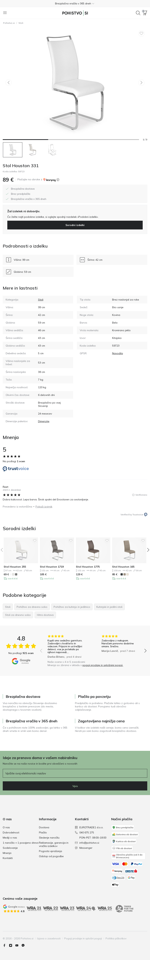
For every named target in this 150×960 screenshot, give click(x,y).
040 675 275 (86, 832)
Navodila (117, 353)
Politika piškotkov (116, 938)
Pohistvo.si (9, 23)
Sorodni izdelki (75, 225)
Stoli (20, 23)
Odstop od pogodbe (51, 856)
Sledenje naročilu (49, 837)
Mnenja (7, 853)
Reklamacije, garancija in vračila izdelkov (53, 844)
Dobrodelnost (11, 832)
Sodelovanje (10, 847)
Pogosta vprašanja (50, 851)
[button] (75, 3)
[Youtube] (18, 945)
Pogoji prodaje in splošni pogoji (83, 938)
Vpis (75, 786)
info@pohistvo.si (89, 842)
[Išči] (138, 12)
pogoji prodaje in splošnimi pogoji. (102, 665)
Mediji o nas (10, 837)
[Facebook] (6, 945)
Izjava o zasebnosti (49, 938)
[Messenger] (24, 945)
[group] (66, 646)
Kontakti (8, 858)
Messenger (85, 847)
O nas (6, 827)
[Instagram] (12, 945)
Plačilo (43, 832)
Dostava (44, 827)
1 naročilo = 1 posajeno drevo (21, 842)
